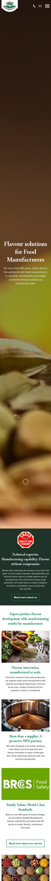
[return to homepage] (9, 6)
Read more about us (25, 597)
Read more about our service (25, 843)
